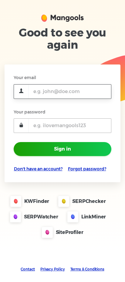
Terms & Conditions (87, 269)
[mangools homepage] (62, 17)
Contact (28, 269)
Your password (30, 112)
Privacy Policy (52, 269)
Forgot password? (87, 169)
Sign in (62, 149)
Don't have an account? (38, 169)
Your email (25, 77)
